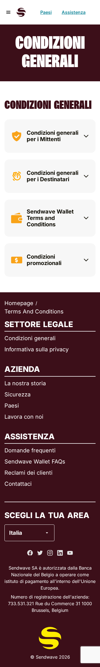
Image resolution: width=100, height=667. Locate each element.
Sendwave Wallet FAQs (34, 461)
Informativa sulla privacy (36, 349)
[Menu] (8, 12)
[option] (46, 510)
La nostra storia (25, 383)
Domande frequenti (30, 450)
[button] (50, 136)
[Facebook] (30, 553)
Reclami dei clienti (28, 472)
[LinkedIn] (60, 553)
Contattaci (18, 483)
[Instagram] (50, 553)
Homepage (18, 303)
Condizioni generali (30, 338)
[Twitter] (40, 553)
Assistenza (74, 12)
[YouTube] (70, 553)
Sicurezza (17, 394)
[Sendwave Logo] (21, 12)
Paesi (46, 12)
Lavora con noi (23, 416)
